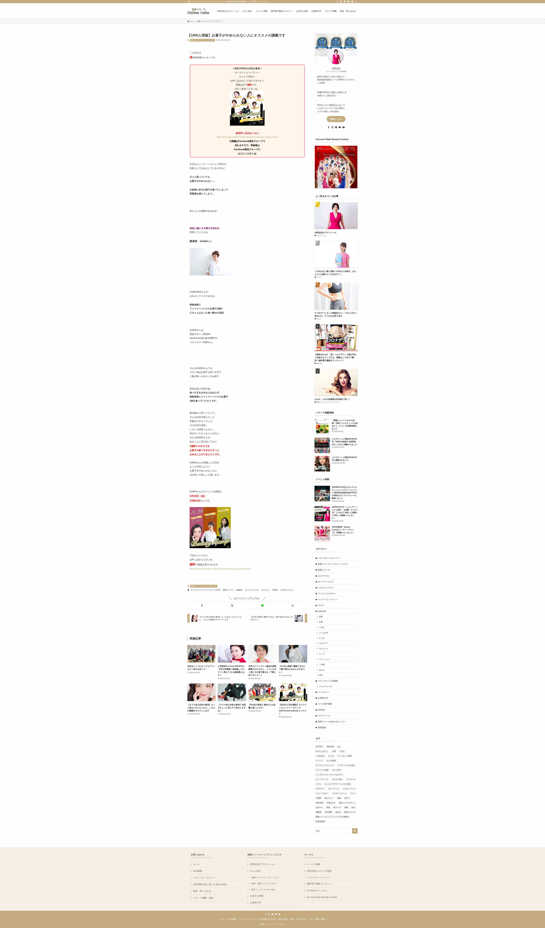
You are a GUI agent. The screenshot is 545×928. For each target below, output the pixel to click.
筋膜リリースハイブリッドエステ (202, 40)
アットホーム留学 (344, 756)
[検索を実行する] (355, 831)
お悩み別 (322, 611)
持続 (328, 807)
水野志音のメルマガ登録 (319, 871)
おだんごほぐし (322, 751)
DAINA (275, 590)
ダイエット (265, 590)
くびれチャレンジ (287, 590)
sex (339, 747)
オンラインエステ (252, 590)
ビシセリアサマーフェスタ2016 (338, 784)
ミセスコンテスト (326, 587)
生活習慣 (328, 812)
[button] (201, 605)
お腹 (321, 622)
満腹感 (318, 812)
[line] (345, 1)
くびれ (322, 627)
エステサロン (324, 576)
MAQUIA (330, 747)
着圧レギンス (349, 812)
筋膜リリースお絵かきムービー (332, 721)
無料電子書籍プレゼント (319, 883)
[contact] (352, 1)
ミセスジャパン (349, 789)
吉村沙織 (319, 803)
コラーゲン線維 (322, 770)
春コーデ (337, 807)
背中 (321, 675)
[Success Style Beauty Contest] (336, 167)
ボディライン (333, 789)
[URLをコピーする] (292, 605)
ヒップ (322, 654)
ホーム (196, 864)
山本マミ (319, 807)
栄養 (346, 807)
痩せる (338, 812)
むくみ (322, 638)
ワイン (353, 793)
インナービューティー (328, 599)
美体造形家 (320, 821)
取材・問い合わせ (202, 891)
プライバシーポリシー (204, 878)
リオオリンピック (339, 793)
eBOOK (321, 710)
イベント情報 (313, 864)
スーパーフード (322, 779)
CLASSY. (319, 747)
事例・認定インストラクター (264, 883)
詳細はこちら (336, 119)
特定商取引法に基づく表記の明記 (210, 884)
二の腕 (322, 665)
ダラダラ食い (337, 779)
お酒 (334, 751)
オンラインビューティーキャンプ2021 (205, 590)
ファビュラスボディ (327, 593)
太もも (322, 670)
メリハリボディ (322, 793)
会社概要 (197, 871)
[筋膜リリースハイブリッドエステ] (198, 11)
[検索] (356, 1)
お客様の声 (323, 698)
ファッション (324, 659)
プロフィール (324, 715)
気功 (353, 807)
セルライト (323, 643)
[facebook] (337, 1)
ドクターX (350, 779)
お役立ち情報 (256, 896)
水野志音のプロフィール (262, 864)
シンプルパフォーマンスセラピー (329, 775)
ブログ (321, 605)
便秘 (339, 798)
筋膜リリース (228, 590)
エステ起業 (331, 761)
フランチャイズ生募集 (328, 681)
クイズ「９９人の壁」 (347, 765)
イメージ (319, 761)
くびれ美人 (320, 756)
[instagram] (341, 1)
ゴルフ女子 (336, 770)
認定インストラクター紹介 (263, 889)
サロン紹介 (255, 871)
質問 (321, 617)
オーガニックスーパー (325, 765)
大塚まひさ (331, 803)
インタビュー (324, 692)
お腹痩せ (239, 590)
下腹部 (318, 798)
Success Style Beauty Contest (322, 897)
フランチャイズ (325, 687)
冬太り (347, 798)
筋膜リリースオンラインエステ (265, 877)
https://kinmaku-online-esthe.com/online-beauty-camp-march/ (247, 137)
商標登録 (322, 727)
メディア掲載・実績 (203, 898)
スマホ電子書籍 (325, 704)
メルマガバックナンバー (329, 558)
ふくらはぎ (323, 633)
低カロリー (329, 798)
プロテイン (320, 789)
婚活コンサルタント (347, 803)
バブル (318, 784)
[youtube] (348, 1)
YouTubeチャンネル (317, 890)
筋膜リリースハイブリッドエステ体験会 (332, 817)
